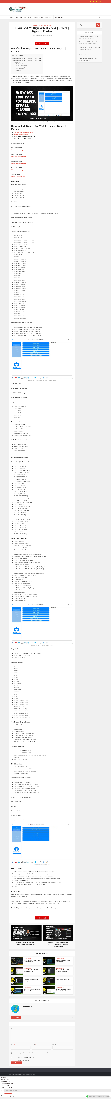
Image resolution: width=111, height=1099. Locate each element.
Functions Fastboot (21, 63)
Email (34, 1045)
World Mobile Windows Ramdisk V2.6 (24, 136)
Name (13, 1045)
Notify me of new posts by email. (20, 1060)
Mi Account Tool (59, 17)
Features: (18, 62)
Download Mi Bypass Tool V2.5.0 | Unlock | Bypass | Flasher (27, 58)
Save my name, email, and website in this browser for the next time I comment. (33, 1053)
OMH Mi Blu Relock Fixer (21, 134)
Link (21, 912)
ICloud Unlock (48, 17)
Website (54, 1045)
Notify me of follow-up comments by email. (23, 1057)
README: (18, 72)
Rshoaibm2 (49, 35)
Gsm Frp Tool (27, 17)
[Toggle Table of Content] (40, 56)
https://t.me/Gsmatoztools (18, 176)
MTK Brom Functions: (22, 65)
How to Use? (18, 70)
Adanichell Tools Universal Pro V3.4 (23, 132)
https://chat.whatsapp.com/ (18, 150)
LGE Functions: (21, 68)
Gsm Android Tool (38, 17)
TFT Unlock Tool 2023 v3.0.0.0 (22, 138)
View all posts (16, 1017)
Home (11, 17)
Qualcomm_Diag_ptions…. (23, 67)
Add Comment (41, 35)
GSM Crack (19, 17)
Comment (13, 1029)
